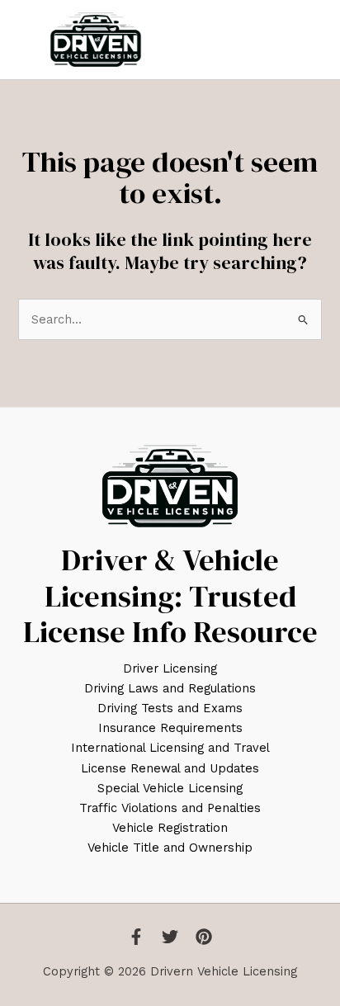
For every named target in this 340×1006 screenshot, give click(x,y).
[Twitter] (170, 936)
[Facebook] (136, 936)
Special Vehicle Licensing (170, 788)
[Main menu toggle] (309, 39)
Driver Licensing (170, 668)
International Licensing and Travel (170, 747)
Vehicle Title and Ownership (170, 847)
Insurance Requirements (170, 727)
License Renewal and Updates (170, 768)
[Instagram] (203, 936)
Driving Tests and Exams (170, 708)
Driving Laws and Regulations (170, 688)
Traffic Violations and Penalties (170, 808)
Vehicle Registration (170, 827)
